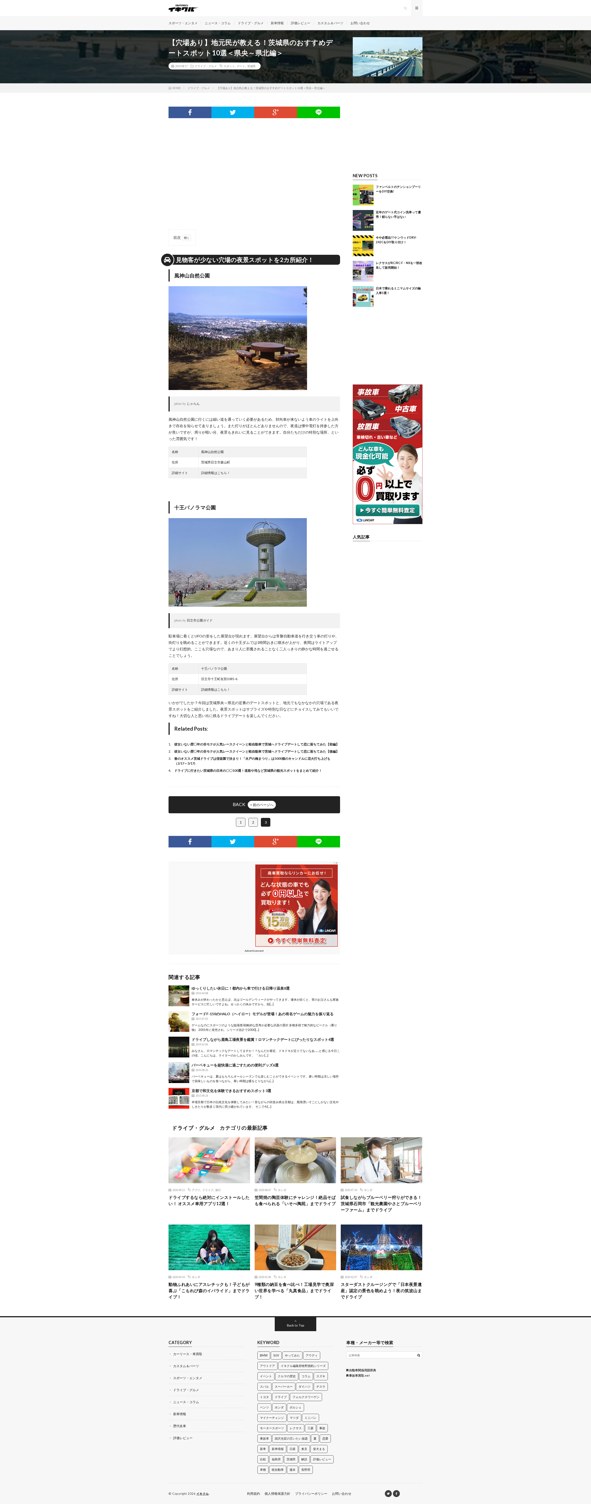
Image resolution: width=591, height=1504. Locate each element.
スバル (264, 1386)
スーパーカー (284, 1386)
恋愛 (325, 1438)
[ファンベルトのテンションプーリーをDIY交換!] (363, 195)
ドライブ (207, 1190)
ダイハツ (305, 1386)
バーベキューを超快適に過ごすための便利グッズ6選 (235, 1065)
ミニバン (311, 1418)
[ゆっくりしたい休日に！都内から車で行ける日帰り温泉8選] (179, 995)
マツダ (294, 1418)
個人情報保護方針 (277, 1493)
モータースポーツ (272, 1428)
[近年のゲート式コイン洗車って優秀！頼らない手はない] (363, 220)
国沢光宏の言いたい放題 (291, 1438)
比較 (263, 1459)
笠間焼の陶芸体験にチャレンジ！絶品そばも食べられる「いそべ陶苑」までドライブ (295, 1200)
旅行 (218, 1190)
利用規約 (253, 1493)
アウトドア (267, 1366)
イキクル (202, 1493)
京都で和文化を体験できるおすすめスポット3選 (231, 1090)
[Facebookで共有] (190, 112)
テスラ (320, 1386)
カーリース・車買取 (187, 1354)
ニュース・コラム (218, 23)
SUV (276, 1355)
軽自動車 (278, 1469)
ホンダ (282, 1190)
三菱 (311, 1428)
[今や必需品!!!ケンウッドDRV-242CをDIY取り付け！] (363, 245)
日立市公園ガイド (200, 620)
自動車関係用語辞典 (362, 1370)
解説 (304, 1459)
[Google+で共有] (275, 112)
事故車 (264, 1438)
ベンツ (264, 1407)
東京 (304, 1449)
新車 (263, 1449)
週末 (292, 1469)
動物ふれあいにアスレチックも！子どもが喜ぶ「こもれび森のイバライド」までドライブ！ (209, 1290)
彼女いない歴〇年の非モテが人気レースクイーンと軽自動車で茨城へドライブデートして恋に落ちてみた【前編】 (256, 744)
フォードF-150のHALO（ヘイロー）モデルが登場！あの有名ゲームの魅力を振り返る (263, 1014)
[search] (418, 1355)
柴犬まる (319, 1449)
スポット (229, 66)
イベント (266, 1376)
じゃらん (193, 403)
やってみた (292, 1355)
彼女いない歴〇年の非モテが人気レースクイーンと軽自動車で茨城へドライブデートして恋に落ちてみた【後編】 (256, 751)
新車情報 (277, 23)
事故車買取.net (359, 1375)
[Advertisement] (254, 164)
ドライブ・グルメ (251, 23)
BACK (253, 804)
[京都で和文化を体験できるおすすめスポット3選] (179, 1098)
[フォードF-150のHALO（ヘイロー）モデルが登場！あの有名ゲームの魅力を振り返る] (179, 1021)
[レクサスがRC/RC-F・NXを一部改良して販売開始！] (363, 271)
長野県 (305, 1469)
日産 (292, 1449)
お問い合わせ (360, 23)
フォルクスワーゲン (306, 1397)
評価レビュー (300, 23)
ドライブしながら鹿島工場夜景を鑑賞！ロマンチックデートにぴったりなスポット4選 (263, 1039)
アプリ (196, 1190)
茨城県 (251, 66)
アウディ (312, 1355)
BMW (264, 1355)
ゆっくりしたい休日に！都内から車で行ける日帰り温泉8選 (241, 988)
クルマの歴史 (287, 1376)
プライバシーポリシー (311, 1493)
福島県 (276, 1459)
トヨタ (264, 1397)
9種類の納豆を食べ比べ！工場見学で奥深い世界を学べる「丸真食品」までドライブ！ (294, 1290)
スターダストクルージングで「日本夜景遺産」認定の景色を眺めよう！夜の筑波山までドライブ (381, 1290)
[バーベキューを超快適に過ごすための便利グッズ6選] (179, 1072)
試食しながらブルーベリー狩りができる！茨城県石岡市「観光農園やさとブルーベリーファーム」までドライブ (381, 1203)
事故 (322, 1428)
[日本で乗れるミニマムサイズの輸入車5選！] (363, 296)
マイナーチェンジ (272, 1418)
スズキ (320, 1376)
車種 (263, 1469)
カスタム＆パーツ (330, 23)
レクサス (296, 1428)
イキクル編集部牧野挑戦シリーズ (303, 1366)
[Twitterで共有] (232, 112)
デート (241, 66)
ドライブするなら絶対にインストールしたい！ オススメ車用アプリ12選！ (209, 1200)
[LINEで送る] (318, 112)
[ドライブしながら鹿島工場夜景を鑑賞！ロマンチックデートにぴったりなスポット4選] (179, 1047)
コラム (306, 1376)
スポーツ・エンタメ (183, 23)
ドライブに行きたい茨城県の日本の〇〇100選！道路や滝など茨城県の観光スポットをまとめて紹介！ (248, 770)
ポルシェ (295, 1407)
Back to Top (295, 1325)
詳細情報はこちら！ (215, 473)
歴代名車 (179, 1426)
